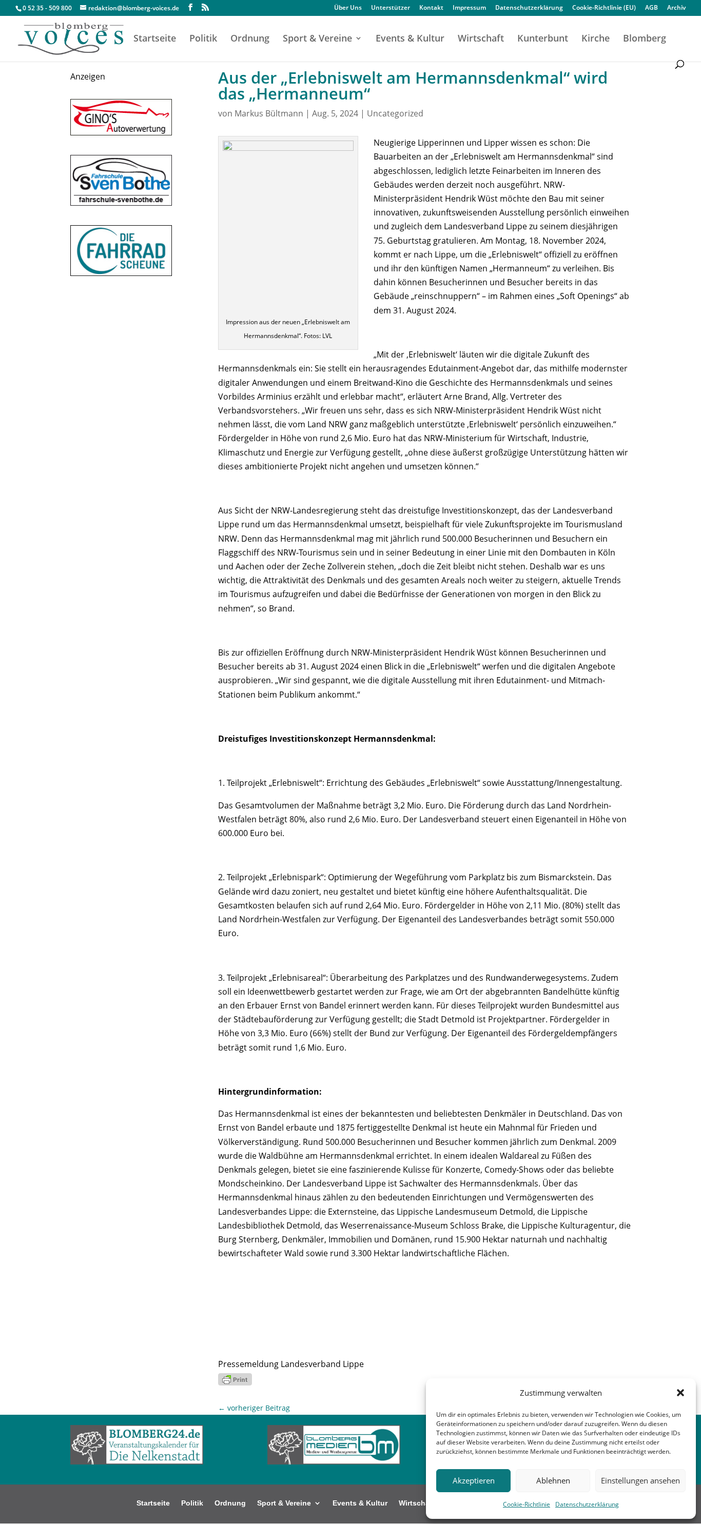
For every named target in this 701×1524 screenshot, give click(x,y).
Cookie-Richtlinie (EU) (604, 8)
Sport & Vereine (317, 39)
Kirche (595, 39)
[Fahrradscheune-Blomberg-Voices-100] (121, 273)
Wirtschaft (481, 39)
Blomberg (644, 39)
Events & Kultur (410, 39)
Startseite (154, 39)
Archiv (676, 8)
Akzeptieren (474, 1480)
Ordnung (249, 39)
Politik (203, 39)
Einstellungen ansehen (640, 1480)
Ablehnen (553, 1480)
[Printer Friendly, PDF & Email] (235, 1378)
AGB (651, 8)
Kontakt (431, 8)
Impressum (469, 8)
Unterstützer (390, 8)
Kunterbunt (542, 39)
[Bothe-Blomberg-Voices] (121, 202)
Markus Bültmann (269, 113)
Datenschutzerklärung (587, 1504)
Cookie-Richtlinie (526, 1504)
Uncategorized (395, 113)
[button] (680, 1393)
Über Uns (348, 8)
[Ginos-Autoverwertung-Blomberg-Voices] (121, 132)
